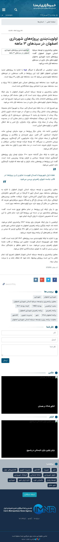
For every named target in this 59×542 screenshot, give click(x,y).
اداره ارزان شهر (24, 480)
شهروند (46, 469)
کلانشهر (15, 315)
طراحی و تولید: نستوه (28, 539)
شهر (37, 315)
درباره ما (36, 518)
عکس (51, 373)
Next (4, 395)
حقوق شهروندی (50, 475)
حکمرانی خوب (38, 480)
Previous (55, 395)
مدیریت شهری (26, 315)
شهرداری (37, 297)
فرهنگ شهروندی (20, 475)
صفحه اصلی (51, 21)
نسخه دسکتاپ (29, 494)
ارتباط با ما (22, 518)
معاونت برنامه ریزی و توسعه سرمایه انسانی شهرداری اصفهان (34, 319)
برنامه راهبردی (51, 310)
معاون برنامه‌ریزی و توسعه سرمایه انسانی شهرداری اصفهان (35, 301)
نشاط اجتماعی (35, 475)
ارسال (5, 360)
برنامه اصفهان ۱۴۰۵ (49, 315)
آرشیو (30, 518)
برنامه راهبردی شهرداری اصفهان (31, 310)
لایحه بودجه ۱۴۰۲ (23, 306)
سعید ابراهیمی (50, 306)
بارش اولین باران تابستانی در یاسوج (41, 450)
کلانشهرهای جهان (10, 469)
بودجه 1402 (37, 306)
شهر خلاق (52, 485)
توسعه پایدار (51, 480)
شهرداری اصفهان (50, 297)
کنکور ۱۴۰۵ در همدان (46, 406)
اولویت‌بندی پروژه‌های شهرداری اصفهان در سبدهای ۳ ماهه (33, 41)
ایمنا (39, 6)
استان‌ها (41, 21)
